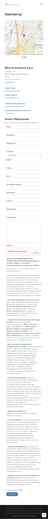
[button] (24, 36)
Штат (8, 176)
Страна (10, 151)
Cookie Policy (18, 516)
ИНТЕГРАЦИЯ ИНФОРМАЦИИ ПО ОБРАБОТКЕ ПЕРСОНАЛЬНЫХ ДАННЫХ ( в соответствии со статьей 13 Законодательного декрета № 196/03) (23, 262)
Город (9, 168)
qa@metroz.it (10, 113)
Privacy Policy (30, 516)
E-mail (9, 201)
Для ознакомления (16, 490)
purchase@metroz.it (12, 97)
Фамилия (11, 135)
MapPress (25, 54)
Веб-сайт (11, 193)
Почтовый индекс (14, 184)
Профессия (11, 209)
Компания (11, 143)
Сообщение (11, 217)
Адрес (9, 160)
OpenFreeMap (31, 54)
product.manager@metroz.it (15, 106)
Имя (8, 127)
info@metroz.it (10, 82)
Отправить (12, 494)
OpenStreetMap (39, 54)
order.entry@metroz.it (13, 91)
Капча (9, 245)
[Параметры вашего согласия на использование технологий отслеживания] (44, 515)
